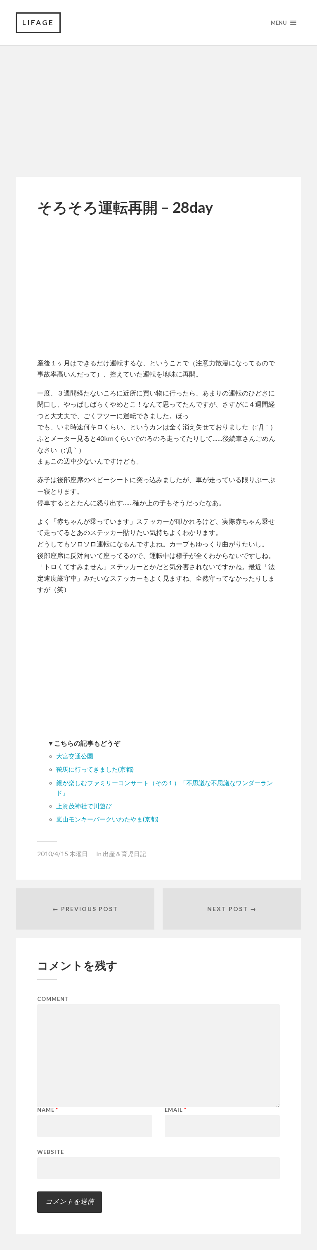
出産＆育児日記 (124, 853)
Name (47, 1110)
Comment (53, 999)
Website (50, 1152)
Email (176, 1110)
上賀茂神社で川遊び (84, 806)
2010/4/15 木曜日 (62, 853)
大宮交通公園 (74, 756)
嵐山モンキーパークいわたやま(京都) (107, 819)
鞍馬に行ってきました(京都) (95, 769)
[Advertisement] (158, 103)
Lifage (38, 22)
